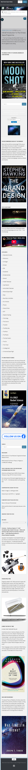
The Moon (5, 331)
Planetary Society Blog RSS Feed (10, 500)
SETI (4, 311)
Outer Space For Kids (17, 4)
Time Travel (5, 345)
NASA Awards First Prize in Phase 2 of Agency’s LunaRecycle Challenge (12, 461)
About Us (11, 4)
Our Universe (6, 301)
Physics (4, 305)
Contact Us (4, 4)
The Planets (5, 335)
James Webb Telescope (8, 288)
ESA (4, 268)
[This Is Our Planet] (14, 226)
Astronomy (5, 258)
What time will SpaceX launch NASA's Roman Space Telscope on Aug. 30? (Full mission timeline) (13, 474)
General (5, 278)
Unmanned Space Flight (8, 351)
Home (1, 4)
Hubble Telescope (7, 281)
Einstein (5, 265)
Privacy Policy (23, 4)
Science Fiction (6, 308)
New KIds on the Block (8, 298)
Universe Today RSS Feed (8, 514)
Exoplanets (5, 271)
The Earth (5, 325)
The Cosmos (6, 321)
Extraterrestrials (6, 275)
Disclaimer (8, 4)
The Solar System (7, 338)
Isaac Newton (6, 285)
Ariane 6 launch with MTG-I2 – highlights (11, 494)
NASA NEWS (4, 452)
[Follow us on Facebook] (14, 766)
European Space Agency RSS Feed (10, 487)
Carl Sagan (5, 261)
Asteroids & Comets (7, 255)
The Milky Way (6, 328)
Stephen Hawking (7, 315)
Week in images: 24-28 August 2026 (10, 490)
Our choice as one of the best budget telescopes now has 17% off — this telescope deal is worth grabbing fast (13, 480)
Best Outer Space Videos (6, 1)
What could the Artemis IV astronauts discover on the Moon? (13, 507)
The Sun (5, 341)
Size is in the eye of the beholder (9, 503)
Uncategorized (6, 348)
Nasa (4, 295)
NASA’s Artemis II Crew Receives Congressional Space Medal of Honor (14, 456)
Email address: (14, 117)
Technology (5, 318)
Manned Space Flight (7, 30)
